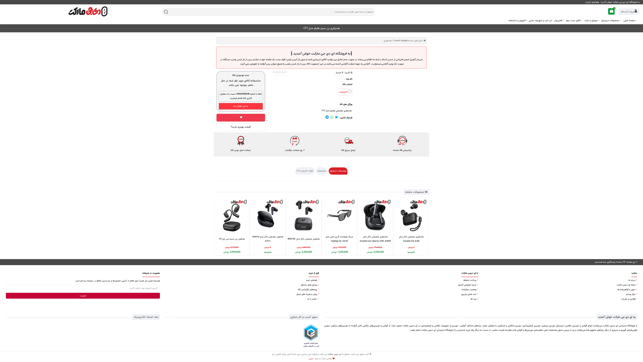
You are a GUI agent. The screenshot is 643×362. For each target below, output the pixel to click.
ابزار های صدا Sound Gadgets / (407, 40)
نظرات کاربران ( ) (304, 170)
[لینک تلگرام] (327, 117)
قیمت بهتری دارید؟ (241, 127)
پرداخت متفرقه (469, 280)
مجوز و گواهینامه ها (626, 289)
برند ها (473, 299)
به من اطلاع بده (240, 106)
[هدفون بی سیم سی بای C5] (232, 215)
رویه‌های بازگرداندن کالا (307, 289)
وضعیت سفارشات (468, 289)
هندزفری (387, 40)
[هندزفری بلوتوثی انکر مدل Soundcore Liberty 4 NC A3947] (375, 215)
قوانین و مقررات (628, 299)
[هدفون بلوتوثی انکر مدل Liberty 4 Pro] (267, 215)
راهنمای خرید (311, 280)
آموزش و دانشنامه (517, 20)
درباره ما (631, 280)
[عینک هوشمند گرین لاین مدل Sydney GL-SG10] (339, 215)
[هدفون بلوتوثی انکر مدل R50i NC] (303, 215)
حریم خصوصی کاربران (467, 285)
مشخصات (321, 170)
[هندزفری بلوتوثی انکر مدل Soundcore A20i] (411, 215)
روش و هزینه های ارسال (306, 294)
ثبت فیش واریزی (468, 294)
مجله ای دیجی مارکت (626, 285)
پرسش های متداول (309, 285)
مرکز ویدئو (630, 294)
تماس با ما (312, 299)
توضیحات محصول (338, 170)
